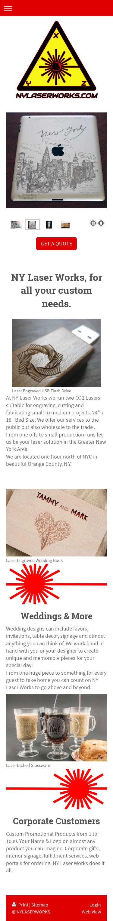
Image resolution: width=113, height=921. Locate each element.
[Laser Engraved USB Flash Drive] (56, 353)
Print (23, 905)
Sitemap (39, 905)
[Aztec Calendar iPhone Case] (65, 224)
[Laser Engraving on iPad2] (56, 165)
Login (95, 905)
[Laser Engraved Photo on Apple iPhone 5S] (49, 224)
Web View (91, 912)
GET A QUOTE (56, 243)
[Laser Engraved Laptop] (16, 224)
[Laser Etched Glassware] (56, 727)
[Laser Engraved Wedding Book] (56, 522)
